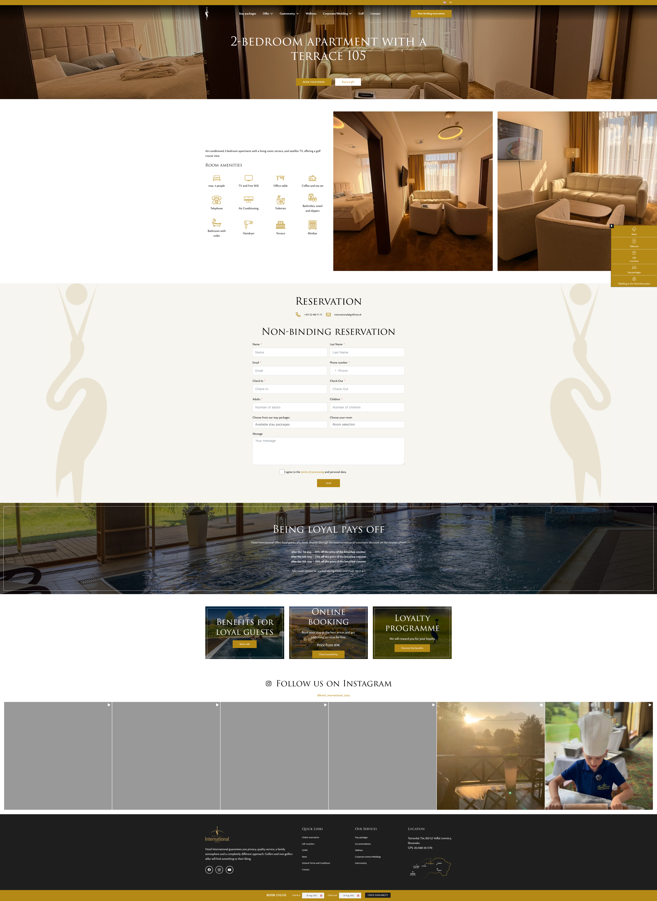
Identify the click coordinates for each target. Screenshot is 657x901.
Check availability (378, 895)
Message (258, 434)
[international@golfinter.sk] (330, 314)
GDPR (304, 850)
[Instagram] (219, 870)
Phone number (338, 362)
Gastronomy (361, 863)
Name (256, 344)
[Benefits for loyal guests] (244, 632)
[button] (271, 13)
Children (335, 399)
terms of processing (312, 472)
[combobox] (333, 370)
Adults (256, 399)
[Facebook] (209, 870)
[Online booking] (328, 632)
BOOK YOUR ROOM (314, 82)
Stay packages (361, 837)
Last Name (336, 344)
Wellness (359, 850)
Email (256, 362)
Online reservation (310, 837)
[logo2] (206, 14)
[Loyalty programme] (412, 632)
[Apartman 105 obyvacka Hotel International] (405, 191)
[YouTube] (229, 870)
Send (328, 483)
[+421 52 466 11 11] (300, 314)
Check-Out (336, 381)
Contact (306, 869)
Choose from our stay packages (271, 417)
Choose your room (341, 417)
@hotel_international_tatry (333, 695)
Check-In (258, 381)
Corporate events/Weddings (368, 856)
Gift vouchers (308, 844)
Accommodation (363, 844)
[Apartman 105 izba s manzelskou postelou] (569, 191)
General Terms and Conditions (316, 863)
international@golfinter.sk (347, 314)
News (304, 856)
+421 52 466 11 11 (313, 314)
